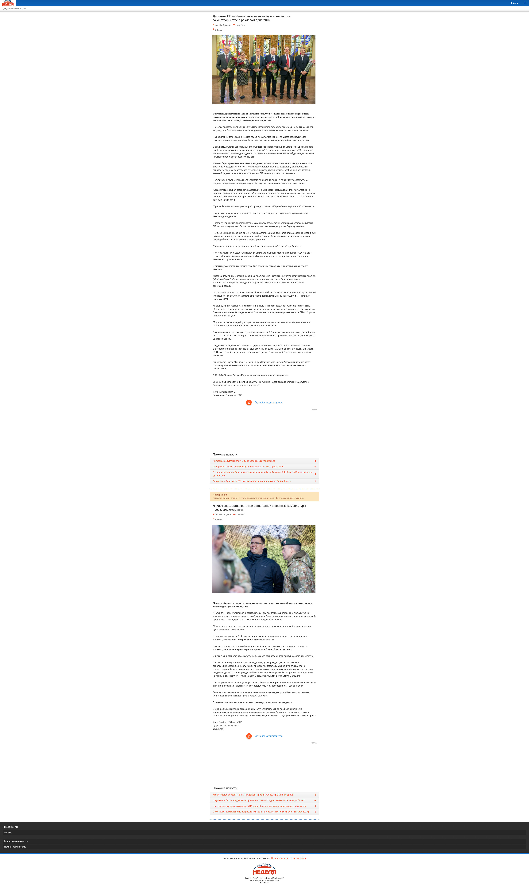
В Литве (218, 30)
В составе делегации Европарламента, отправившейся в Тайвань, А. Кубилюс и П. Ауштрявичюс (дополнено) (262, 474)
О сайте (8, 833)
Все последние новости (16, 841)
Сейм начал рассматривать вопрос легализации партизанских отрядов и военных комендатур (261, 812)
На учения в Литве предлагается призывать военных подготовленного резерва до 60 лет (258, 800)
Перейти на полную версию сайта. (288, 858)
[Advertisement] (264, 430)
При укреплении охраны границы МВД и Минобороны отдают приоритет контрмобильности (259, 806)
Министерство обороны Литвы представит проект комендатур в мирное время (253, 795)
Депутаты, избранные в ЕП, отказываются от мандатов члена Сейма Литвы (252, 481)
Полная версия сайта (17, 9)
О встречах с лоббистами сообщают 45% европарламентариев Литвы (248, 466)
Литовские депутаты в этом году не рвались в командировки (244, 461)
